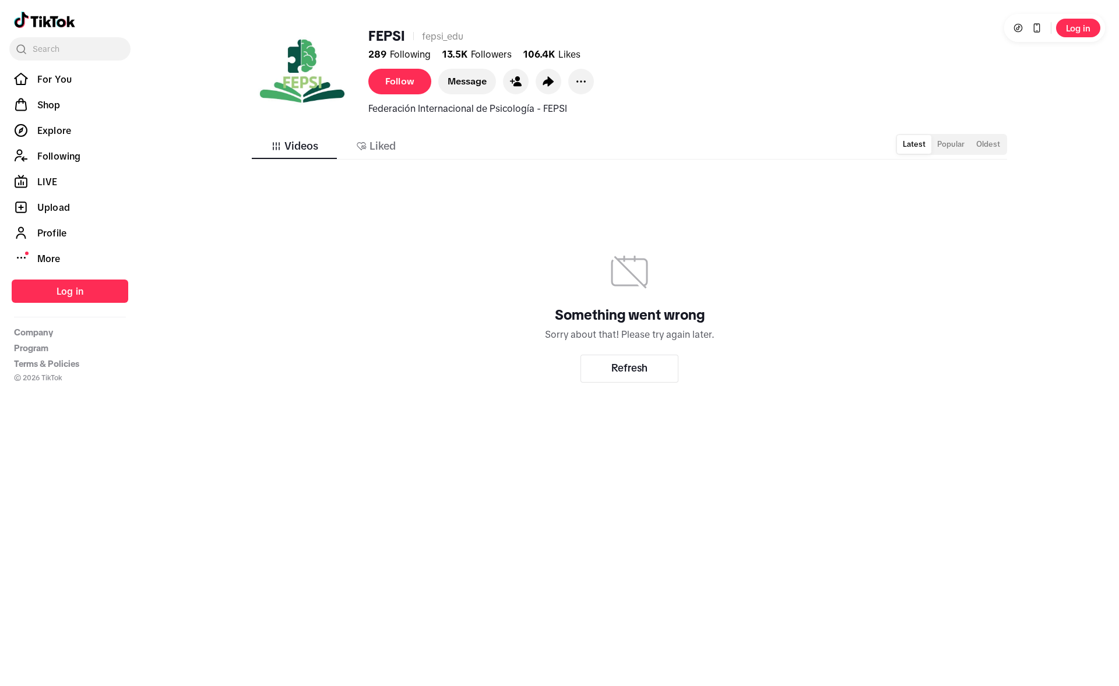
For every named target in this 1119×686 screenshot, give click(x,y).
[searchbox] (70, 49)
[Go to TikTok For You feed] (44, 20)
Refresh (629, 368)
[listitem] (70, 79)
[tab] (294, 146)
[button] (516, 81)
